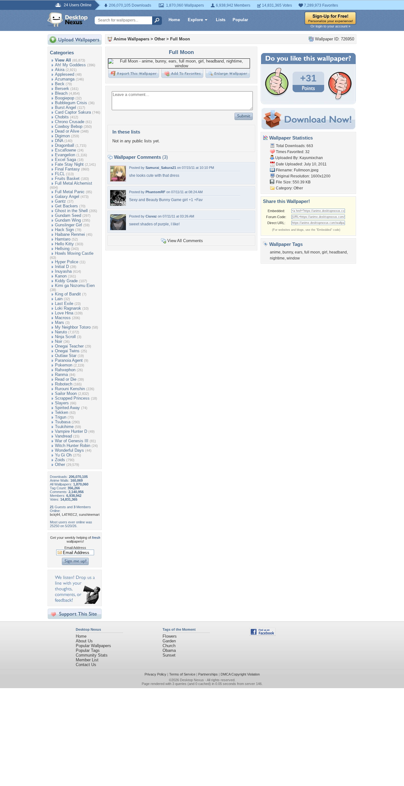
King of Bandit (68, 294)
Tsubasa (62, 422)
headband (338, 252)
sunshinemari (89, 514)
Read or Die (65, 379)
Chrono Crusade (69, 121)
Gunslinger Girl (68, 225)
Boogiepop (64, 98)
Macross (63, 317)
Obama (169, 650)
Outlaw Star (65, 355)
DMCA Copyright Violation (240, 674)
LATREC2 (69, 514)
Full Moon (180, 39)
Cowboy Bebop (68, 126)
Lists (220, 19)
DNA (59, 140)
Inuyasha (63, 271)
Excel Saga (65, 159)
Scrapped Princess (72, 398)
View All (63, 60)
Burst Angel (65, 107)
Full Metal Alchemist (73, 183)
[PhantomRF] (118, 204)
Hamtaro (62, 239)
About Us (84, 641)
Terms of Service (182, 674)
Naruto (61, 332)
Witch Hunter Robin (72, 445)
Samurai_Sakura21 (161, 168)
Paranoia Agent (69, 360)
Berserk (62, 88)
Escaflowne (65, 150)
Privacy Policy (155, 674)
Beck (59, 83)
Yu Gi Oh (63, 455)
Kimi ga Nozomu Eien (75, 285)
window (293, 258)
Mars (59, 322)
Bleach (61, 93)
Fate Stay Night (69, 164)
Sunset (169, 655)
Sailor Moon (66, 393)
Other (60, 464)
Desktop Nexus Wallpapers (67, 19)
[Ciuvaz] (118, 228)
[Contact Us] (76, 602)
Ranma (61, 374)
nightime (277, 258)
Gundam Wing (68, 220)
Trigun (60, 417)
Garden (169, 641)
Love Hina (64, 313)
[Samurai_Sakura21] (118, 180)
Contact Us (86, 664)
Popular (240, 19)
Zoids (60, 459)
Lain (58, 298)
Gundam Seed (68, 215)
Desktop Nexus (192, 680)
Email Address (75, 548)
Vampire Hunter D (71, 431)
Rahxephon (65, 369)
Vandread (63, 436)
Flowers (170, 636)
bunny (287, 252)
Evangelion (65, 154)
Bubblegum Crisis (71, 102)
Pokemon (63, 365)
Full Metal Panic (70, 191)
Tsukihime (64, 426)
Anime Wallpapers (131, 39)
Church (169, 645)
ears (298, 252)
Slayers (62, 403)
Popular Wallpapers (93, 645)
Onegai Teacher (69, 346)
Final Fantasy (67, 169)
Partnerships (208, 674)
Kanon (61, 276)
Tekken (61, 412)
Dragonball (64, 145)
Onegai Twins (67, 350)
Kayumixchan (311, 158)
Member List (87, 660)
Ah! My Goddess (70, 65)
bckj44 (55, 514)
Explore (195, 19)
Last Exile (64, 303)
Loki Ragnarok (68, 308)
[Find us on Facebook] (263, 634)
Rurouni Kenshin (70, 388)
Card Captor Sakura (73, 112)
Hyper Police (66, 261)
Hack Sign (64, 229)
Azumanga (64, 79)
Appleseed (64, 74)
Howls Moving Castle (74, 253)
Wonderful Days (69, 450)
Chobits (62, 117)
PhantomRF (155, 192)
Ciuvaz (151, 216)
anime (275, 252)
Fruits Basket (67, 178)
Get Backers (66, 206)
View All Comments (185, 240)
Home (174, 19)
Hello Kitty (64, 243)
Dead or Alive (67, 131)
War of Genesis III (71, 440)
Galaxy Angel (67, 196)
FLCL (60, 173)
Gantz (60, 201)
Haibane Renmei (70, 234)
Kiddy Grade (66, 280)
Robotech (63, 384)
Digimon (62, 136)
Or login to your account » (330, 26)
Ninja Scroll (65, 336)
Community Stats (92, 655)
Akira (59, 69)
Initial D (62, 266)
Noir (58, 341)
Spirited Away (67, 407)
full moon (312, 252)
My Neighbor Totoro (73, 327)
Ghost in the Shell (71, 210)
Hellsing (62, 248)
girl (324, 252)
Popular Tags (88, 650)
